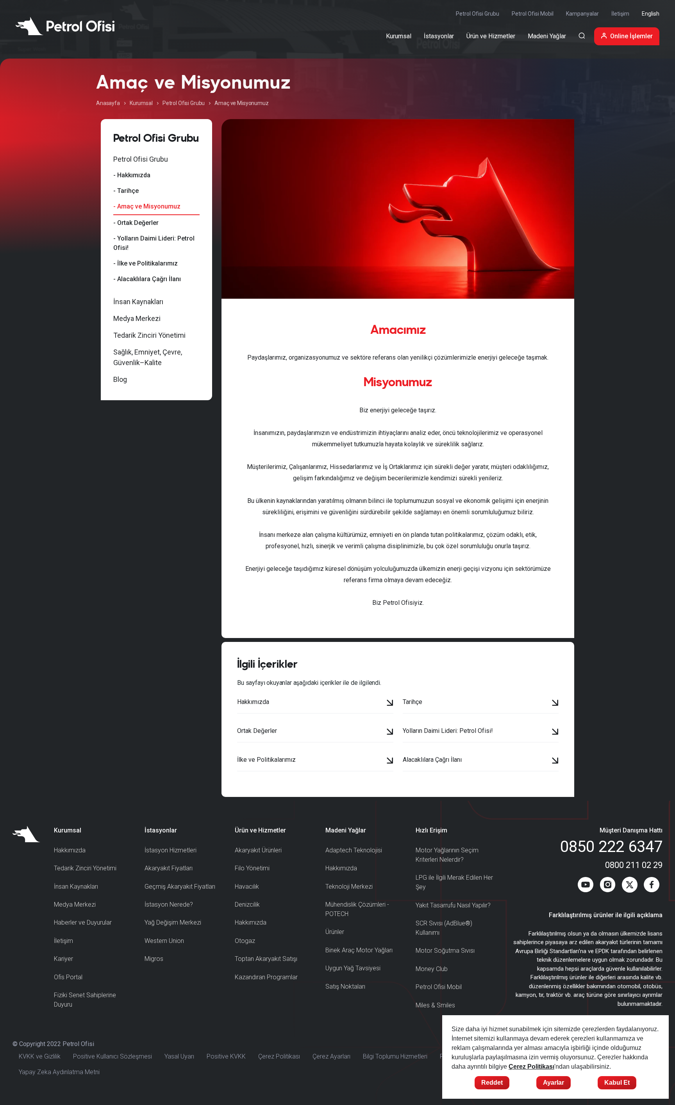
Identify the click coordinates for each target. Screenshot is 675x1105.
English (650, 14)
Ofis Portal (68, 977)
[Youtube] (585, 886)
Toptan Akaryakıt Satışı (266, 958)
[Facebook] (651, 886)
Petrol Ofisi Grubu (477, 14)
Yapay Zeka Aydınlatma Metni (59, 1072)
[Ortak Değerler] (390, 732)
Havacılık (247, 886)
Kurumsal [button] (398, 36)
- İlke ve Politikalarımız (145, 263)
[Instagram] (607, 886)
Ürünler (334, 932)
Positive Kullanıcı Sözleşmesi (112, 1056)
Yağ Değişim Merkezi (173, 922)
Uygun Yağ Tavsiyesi (352, 968)
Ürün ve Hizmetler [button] (490, 36)
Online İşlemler (631, 36)
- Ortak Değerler (136, 222)
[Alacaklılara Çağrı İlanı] (555, 761)
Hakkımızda (70, 850)
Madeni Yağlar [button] (547, 36)
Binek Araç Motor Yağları (359, 950)
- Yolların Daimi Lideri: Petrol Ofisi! (154, 243)
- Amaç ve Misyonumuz (146, 206)
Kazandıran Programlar (266, 977)
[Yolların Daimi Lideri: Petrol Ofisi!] (555, 732)
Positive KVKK (226, 1056)
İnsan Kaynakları (138, 302)
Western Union (164, 941)
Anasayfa (108, 103)
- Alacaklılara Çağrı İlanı (147, 279)
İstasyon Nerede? (169, 904)
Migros (154, 958)
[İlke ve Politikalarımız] (390, 761)
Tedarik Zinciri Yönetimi (149, 335)
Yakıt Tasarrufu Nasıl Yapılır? (453, 905)
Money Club (432, 969)
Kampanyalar (582, 14)
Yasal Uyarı (179, 1056)
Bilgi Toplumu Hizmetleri (395, 1056)
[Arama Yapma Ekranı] (581, 36)
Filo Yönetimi (252, 868)
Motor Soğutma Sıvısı (445, 950)
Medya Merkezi (137, 318)
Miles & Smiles (435, 1005)
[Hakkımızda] (390, 703)
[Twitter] (630, 886)
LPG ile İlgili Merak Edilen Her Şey (454, 882)
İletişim (620, 14)
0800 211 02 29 (633, 865)
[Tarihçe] (555, 703)
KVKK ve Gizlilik (40, 1056)
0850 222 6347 (611, 847)
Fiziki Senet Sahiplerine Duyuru (85, 999)
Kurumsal (141, 103)
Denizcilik (247, 904)
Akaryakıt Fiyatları (169, 868)
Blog (120, 379)
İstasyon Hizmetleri (170, 850)
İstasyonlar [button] (439, 36)
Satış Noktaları (345, 986)
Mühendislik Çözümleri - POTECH (357, 909)
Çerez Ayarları (331, 1056)
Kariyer (63, 958)
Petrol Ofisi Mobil (533, 14)
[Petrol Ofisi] (65, 26)
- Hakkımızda (131, 175)
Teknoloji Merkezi (349, 886)
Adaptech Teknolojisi (353, 850)
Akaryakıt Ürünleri (258, 850)
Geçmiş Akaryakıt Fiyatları (180, 886)
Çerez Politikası (279, 1056)
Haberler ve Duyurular (83, 922)
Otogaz (245, 941)
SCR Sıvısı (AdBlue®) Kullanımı (444, 928)
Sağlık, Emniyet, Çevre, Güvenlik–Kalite (147, 357)
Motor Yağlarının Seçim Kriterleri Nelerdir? (447, 855)
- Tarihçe (126, 190)
